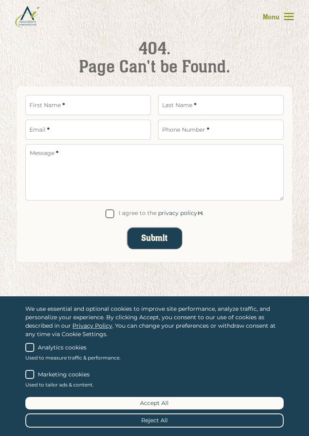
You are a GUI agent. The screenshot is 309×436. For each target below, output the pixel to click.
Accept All (154, 403)
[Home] (27, 16)
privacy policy (177, 213)
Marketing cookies (64, 374)
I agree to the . (161, 213)
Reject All (154, 420)
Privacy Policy (92, 325)
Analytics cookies (62, 347)
